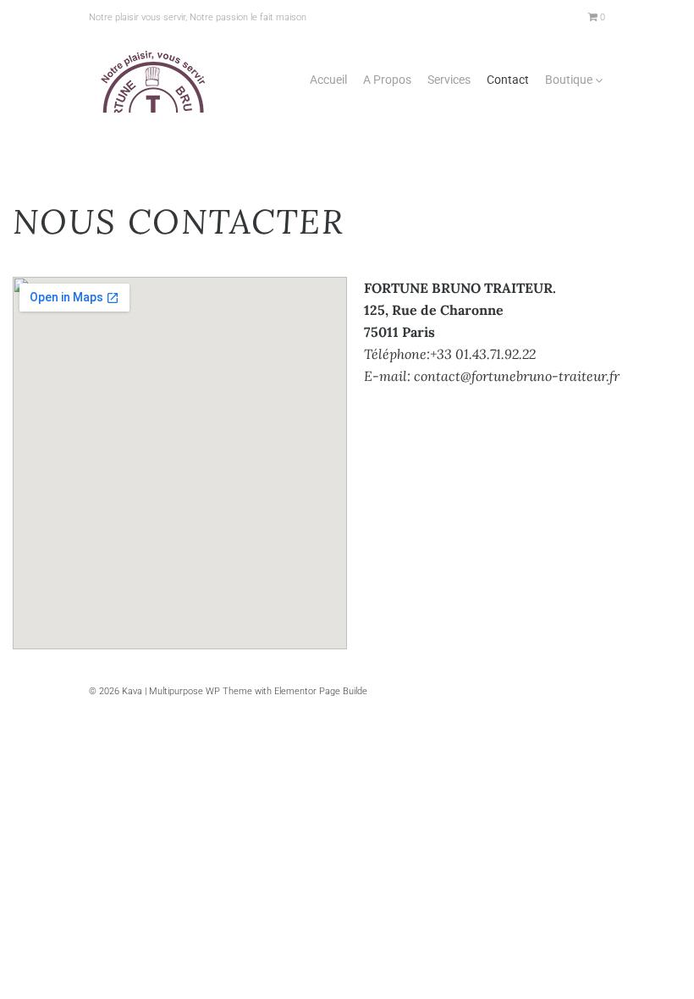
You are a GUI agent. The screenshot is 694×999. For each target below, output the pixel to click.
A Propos (387, 79)
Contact (508, 79)
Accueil (328, 79)
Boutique (568, 79)
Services (449, 79)
